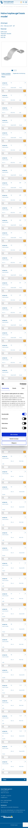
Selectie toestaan (14, 438)
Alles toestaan (14, 434)
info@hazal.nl (4, 797)
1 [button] (12, 70)
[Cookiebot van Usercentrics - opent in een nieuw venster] (20, 384)
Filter (4, 779)
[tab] (12, 71)
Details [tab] (14, 388)
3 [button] (15, 70)
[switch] (24, 419)
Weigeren (14, 443)
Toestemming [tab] (5, 388)
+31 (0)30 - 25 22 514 (6, 795)
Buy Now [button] (24, 91)
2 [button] (14, 70)
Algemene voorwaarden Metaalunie (9, 807)
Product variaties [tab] (6, 73)
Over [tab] (23, 388)
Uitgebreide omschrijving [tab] (19, 73)
